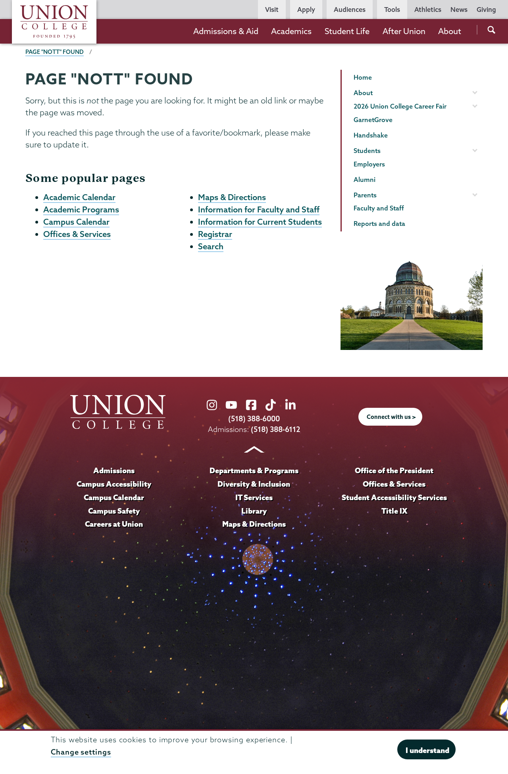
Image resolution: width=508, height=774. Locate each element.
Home (363, 77)
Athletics (427, 9)
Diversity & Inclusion (253, 484)
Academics (291, 31)
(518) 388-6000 (254, 418)
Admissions (114, 470)
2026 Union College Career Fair (400, 106)
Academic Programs (81, 209)
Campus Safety (114, 511)
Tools (392, 9)
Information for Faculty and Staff (258, 209)
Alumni (364, 179)
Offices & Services (77, 234)
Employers (369, 164)
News (459, 9)
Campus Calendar (76, 221)
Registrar (215, 234)
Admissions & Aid (225, 31)
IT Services (254, 497)
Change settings (81, 751)
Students (367, 151)
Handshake (371, 135)
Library (254, 511)
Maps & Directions (232, 197)
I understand (427, 750)
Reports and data (379, 223)
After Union (404, 31)
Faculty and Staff (379, 208)
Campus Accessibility (114, 484)
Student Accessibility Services (394, 497)
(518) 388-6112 (275, 429)
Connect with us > (391, 416)
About (449, 31)
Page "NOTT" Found (54, 51)
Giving (486, 9)
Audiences (350, 9)
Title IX (394, 511)
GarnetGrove (373, 120)
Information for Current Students (260, 221)
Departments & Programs (254, 470)
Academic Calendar (79, 197)
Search (210, 246)
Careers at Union (114, 524)
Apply (306, 9)
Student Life (347, 31)
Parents (365, 195)
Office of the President (394, 470)
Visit (272, 9)
